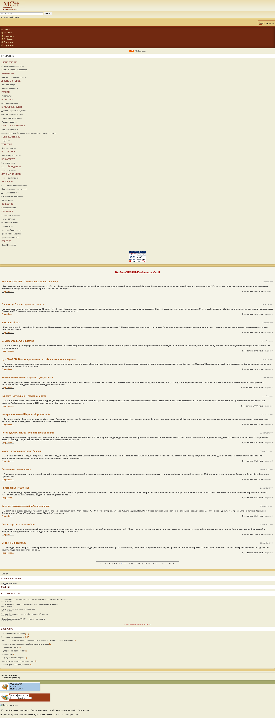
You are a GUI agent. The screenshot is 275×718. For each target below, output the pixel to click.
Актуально (5, 141)
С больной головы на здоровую (14, 70)
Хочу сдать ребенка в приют (12, 658)
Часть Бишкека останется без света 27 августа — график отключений (29, 604)
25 (173, 563)
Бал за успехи (7, 654)
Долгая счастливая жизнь (16, 469)
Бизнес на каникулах (9, 178)
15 (139, 563)
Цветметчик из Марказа (11, 234)
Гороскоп (8, 45)
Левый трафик (7, 226)
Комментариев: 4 (266, 388)
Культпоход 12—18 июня (11, 118)
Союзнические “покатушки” (12, 197)
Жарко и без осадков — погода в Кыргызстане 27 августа (24, 614)
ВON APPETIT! (8, 159)
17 (146, 563)
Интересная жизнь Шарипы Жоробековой (26, 414)
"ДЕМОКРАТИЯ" (9, 62)
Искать (48, 13)
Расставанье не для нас (15, 488)
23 (166, 563)
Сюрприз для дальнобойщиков (14, 185)
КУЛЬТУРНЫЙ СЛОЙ (11, 107)
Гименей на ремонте (9, 88)
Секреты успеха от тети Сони (18, 524)
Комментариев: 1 (266, 292)
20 (156, 563)
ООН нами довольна (9, 103)
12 (128, 563)
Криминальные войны (10, 238)
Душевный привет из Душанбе (13, 111)
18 (149, 563)
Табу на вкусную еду (9, 129)
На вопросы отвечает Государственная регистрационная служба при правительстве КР (37, 641)
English (4, 574)
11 (125, 563)
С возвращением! (8, 208)
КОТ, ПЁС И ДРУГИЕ (11, 166)
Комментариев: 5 (266, 461)
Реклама (8, 33)
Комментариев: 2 (266, 479)
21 (159, 563)
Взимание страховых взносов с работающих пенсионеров (25, 644)
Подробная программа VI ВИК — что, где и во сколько (23, 619)
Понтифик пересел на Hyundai (13, 189)
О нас (7, 29)
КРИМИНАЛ (7, 211)
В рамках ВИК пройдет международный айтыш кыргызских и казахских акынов (33, 600)
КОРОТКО (6, 241)
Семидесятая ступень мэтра (18, 341)
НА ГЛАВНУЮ (7, 56)
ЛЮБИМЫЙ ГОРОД (10, 81)
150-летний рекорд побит (11, 230)
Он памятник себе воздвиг (12, 115)
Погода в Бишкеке (8, 583)
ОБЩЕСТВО (7, 204)
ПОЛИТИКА (7, 99)
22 (163, 563)
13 (132, 563)
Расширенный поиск (9, 17)
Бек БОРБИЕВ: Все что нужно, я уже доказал (27, 377)
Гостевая (8, 42)
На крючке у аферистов (10, 156)
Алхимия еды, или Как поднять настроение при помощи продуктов (28, 133)
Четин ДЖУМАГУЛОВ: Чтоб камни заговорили (28, 432)
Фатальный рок (11, 322)
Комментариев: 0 (266, 314)
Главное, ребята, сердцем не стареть (23, 304)
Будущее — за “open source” (12, 651)
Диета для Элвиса (8, 170)
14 (135, 563)
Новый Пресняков (8, 245)
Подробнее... (8, 291)
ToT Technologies (65, 715)
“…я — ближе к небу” (9, 647)
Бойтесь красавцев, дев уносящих (15, 665)
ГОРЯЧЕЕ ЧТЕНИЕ (10, 137)
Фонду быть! (6, 96)
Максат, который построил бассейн (22, 451)
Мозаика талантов (8, 122)
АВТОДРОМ (7, 181)
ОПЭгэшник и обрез (9, 223)
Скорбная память (8, 148)
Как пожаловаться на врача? (13, 634)
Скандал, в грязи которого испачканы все (18, 661)
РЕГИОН (5, 92)
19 (153, 563)
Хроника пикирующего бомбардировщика (26, 506)
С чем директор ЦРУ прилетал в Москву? (18, 609)
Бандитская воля (8, 219)
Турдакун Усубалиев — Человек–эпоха (24, 396)
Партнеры (9, 36)
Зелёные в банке (8, 163)
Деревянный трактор (10, 193)
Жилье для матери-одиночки (13, 637)
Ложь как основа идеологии (12, 66)
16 (142, 563)
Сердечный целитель (14, 543)
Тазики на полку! (8, 85)
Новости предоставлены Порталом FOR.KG (137, 624)
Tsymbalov (18, 715)
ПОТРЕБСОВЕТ (9, 152)
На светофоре (7, 200)
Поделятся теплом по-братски (13, 77)
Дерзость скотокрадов (10, 215)
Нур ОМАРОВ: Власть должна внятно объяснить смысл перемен (39, 359)
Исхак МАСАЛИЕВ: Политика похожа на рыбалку (30, 281)
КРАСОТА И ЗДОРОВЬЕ (13, 125)
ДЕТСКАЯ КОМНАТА (11, 174)
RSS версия (140, 51)
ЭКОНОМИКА (8, 73)
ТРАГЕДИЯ (6, 144)
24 (170, 563)
